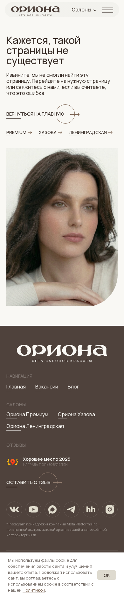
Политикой (34, 590)
